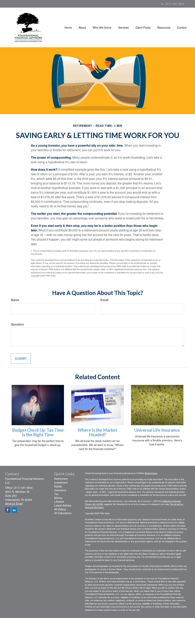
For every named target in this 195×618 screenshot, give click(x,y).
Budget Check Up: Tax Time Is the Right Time (38, 432)
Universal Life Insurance (157, 430)
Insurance (60, 490)
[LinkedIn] (14, 510)
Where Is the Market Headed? (97, 432)
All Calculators (62, 513)
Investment (61, 482)
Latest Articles (62, 505)
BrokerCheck (151, 473)
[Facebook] (7, 510)
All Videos (60, 509)
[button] (82, 27)
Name (15, 300)
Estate (58, 486)
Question (17, 324)
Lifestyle (59, 501)
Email (104, 300)
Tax (56, 494)
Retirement (61, 479)
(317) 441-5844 (174, 4)
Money (58, 498)
